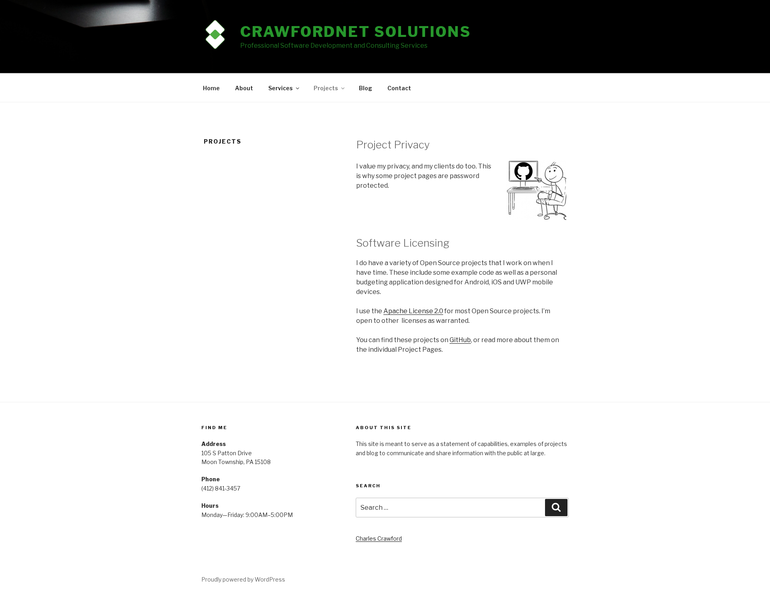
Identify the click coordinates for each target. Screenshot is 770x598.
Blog (365, 88)
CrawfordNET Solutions (355, 32)
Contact (399, 88)
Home (211, 88)
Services (280, 88)
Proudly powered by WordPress (243, 579)
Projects (326, 88)
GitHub (460, 340)
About (244, 88)
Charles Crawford (379, 538)
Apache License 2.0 (413, 311)
